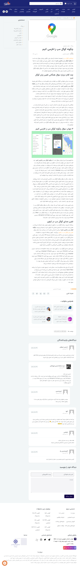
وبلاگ (10, 9)
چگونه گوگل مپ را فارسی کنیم (60, 331)
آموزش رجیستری (70, 521)
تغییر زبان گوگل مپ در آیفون (66, 232)
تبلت (68, 9)
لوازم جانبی (46, 10)
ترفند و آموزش (66, 46)
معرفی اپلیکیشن (17, 40)
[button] (70, 3)
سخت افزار (18, 45)
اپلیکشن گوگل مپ (68, 58)
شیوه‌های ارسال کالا (70, 526)
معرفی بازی (18, 42)
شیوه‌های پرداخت (59, 521)
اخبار (20, 33)
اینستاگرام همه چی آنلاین (68, 548)
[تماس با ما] (4, 563)
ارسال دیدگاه (69, 496)
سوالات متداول (60, 526)
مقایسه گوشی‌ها (17, 31)
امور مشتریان (28, 10)
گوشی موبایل (73, 10)
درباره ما (73, 513)
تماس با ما (61, 513)
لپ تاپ (51, 10)
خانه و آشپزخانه (35, 10)
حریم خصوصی (71, 517)
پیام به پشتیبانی (22, 10)
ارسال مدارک (15, 10)
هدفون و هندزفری (57, 11)
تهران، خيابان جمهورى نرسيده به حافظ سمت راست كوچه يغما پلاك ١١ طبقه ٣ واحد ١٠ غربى (63, 541)
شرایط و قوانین (60, 517)
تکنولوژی (19, 35)
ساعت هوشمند (63, 10)
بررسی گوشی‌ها (17, 28)
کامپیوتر (41, 9)
